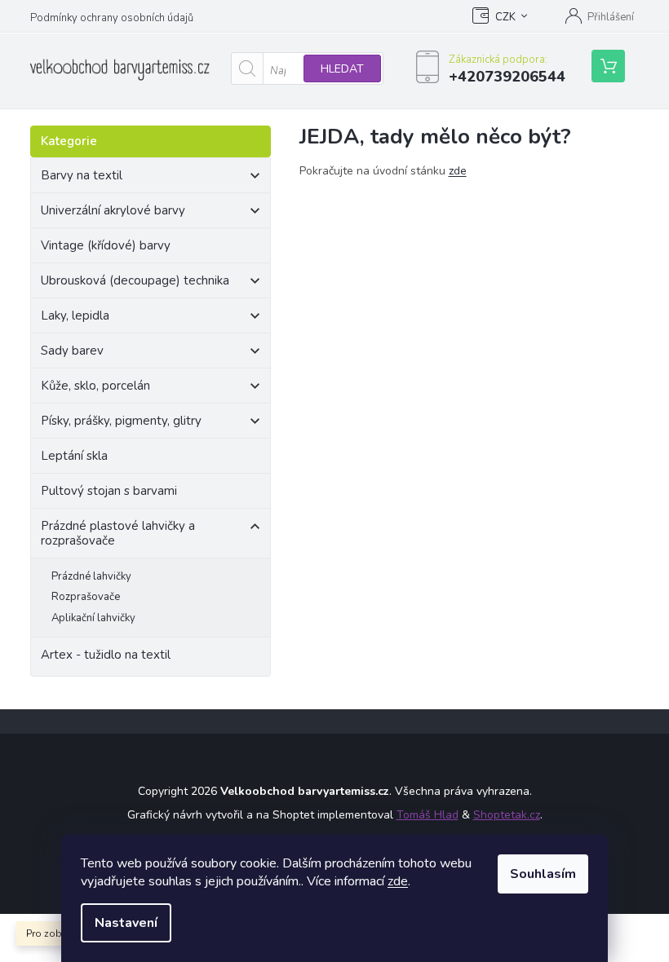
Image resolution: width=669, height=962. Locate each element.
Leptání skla (74, 456)
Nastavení (126, 923)
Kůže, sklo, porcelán (95, 385)
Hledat (342, 69)
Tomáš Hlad (428, 815)
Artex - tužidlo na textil (106, 654)
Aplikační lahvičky (93, 618)
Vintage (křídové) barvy (106, 245)
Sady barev (72, 350)
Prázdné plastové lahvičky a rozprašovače (118, 533)
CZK (505, 17)
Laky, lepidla (75, 315)
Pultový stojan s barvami (109, 491)
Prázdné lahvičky (91, 576)
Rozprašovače (85, 596)
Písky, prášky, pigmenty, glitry (121, 421)
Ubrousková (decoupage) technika (135, 280)
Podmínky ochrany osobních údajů (111, 18)
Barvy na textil (81, 175)
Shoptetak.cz (506, 815)
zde (398, 881)
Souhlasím (543, 874)
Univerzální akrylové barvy (113, 210)
